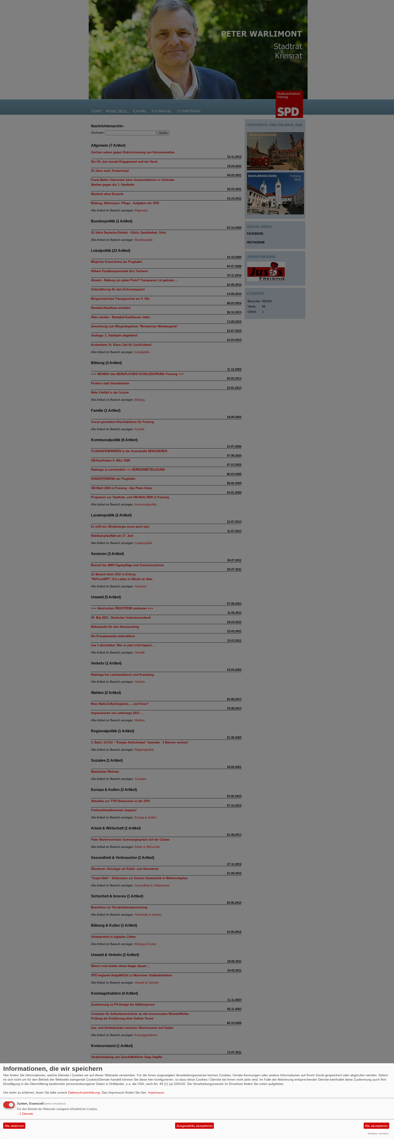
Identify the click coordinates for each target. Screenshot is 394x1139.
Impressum (156, 1092)
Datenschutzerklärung (84, 1092)
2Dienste (25, 1114)
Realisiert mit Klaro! (378, 1133)
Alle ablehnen (14, 1126)
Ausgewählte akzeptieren (194, 1126)
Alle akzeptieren (376, 1126)
